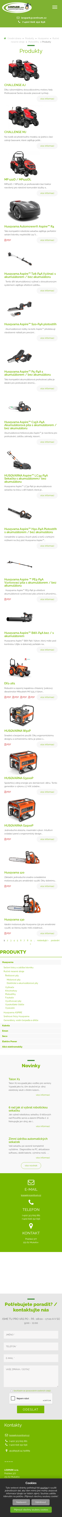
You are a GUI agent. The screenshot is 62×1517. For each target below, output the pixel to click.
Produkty (29, 38)
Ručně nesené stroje (14, 971)
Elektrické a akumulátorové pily (22, 983)
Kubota (6, 1025)
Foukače (9, 997)
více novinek (31, 1165)
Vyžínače (9, 987)
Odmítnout (40, 1502)
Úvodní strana (14, 38)
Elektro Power (9, 1041)
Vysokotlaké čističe (14, 1004)
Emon (5, 1031)
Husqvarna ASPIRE (13, 1012)
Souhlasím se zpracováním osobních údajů (32, 1391)
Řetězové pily (12, 975)
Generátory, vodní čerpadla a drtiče (21, 1020)
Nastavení (21, 1502)
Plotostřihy (33, 42)
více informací (43, 1095)
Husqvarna (43, 38)
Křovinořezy (11, 990)
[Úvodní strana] (17, 7)
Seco (4, 1036)
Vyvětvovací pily (13, 1001)
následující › (43, 940)
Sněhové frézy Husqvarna (16, 1016)
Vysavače (10, 1008)
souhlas (44, 1487)
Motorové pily (13, 979)
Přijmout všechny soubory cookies (31, 1509)
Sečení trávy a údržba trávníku (18, 967)
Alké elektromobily (12, 1046)
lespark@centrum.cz (34, 17)
